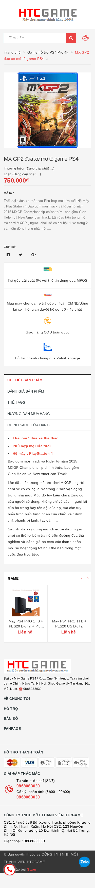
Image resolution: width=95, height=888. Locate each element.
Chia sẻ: (10, 247)
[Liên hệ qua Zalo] (84, 862)
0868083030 (28, 786)
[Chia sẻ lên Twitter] (21, 254)
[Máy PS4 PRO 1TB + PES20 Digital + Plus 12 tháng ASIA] (26, 602)
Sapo (31, 869)
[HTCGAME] (47, 14)
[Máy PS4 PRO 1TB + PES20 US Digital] (69, 602)
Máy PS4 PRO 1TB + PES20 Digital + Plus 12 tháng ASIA (26, 626)
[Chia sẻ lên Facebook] (9, 254)
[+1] (34, 254)
